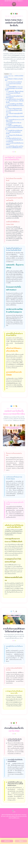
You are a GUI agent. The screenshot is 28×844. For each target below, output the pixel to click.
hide (10, 73)
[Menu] (2, 4)
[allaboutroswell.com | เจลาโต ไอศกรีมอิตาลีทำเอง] (14, 4)
